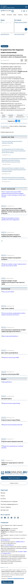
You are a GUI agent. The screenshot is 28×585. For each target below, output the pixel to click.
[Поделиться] (21, 60)
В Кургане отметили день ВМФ (10, 374)
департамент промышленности (20, 116)
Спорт (3, 460)
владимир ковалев (10, 116)
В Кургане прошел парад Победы (10, 420)
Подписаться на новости (14, 478)
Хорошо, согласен (7, 582)
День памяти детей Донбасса (9, 353)
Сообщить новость (14, 483)
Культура (3, 278)
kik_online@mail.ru (9, 545)
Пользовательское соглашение (9, 501)
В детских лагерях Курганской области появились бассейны (12, 142)
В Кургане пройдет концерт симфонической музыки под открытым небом (13, 282)
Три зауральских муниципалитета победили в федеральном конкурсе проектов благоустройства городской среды (14, 160)
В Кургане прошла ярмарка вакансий (12, 441)
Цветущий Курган (6, 398)
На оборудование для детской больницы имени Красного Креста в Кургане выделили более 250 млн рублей (13, 150)
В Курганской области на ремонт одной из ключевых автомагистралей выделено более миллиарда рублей (14, 169)
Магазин (3, 493)
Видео (14, 14)
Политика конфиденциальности (9, 504)
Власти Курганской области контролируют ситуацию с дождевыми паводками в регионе (14, 178)
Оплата (3, 496)
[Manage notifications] (3, 582)
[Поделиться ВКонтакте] (16, 121)
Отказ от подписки (6, 507)
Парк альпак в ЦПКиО (7, 308)
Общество (4, 46)
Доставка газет (5, 510)
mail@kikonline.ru (20, 541)
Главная (3, 14)
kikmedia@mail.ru (5, 540)
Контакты (3, 498)
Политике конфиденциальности (16, 578)
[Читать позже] (25, 60)
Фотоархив (9, 14)
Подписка (20, 14)
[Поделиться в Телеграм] (19, 121)
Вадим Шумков (4, 116)
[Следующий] (26, 29)
